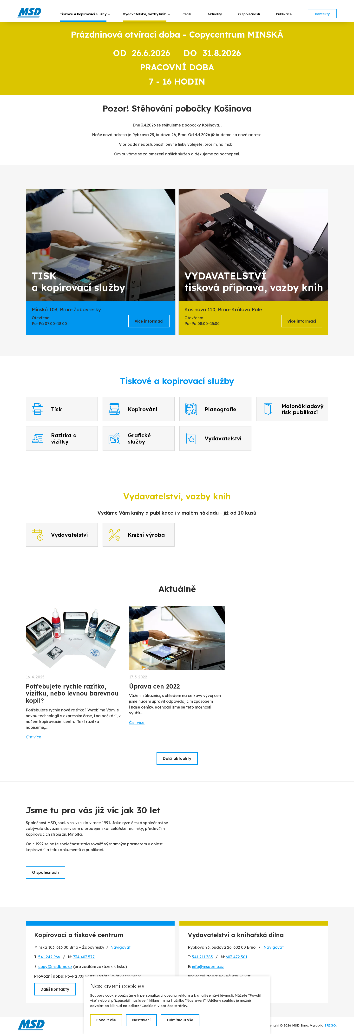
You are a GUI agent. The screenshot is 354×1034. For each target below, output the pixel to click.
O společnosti (45, 872)
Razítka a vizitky (64, 438)
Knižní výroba (146, 534)
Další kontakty (54, 989)
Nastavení (141, 1020)
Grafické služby (139, 438)
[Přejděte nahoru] (343, 1023)
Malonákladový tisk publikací (302, 409)
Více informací (149, 321)
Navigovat (120, 947)
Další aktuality (177, 758)
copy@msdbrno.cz (55, 966)
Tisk (56, 409)
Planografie (220, 409)
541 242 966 (49, 956)
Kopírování (142, 409)
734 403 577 (84, 956)
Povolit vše (106, 1020)
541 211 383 (202, 956)
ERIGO (330, 1025)
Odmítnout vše (180, 1020)
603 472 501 (236, 956)
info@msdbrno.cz (208, 966)
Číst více (33, 737)
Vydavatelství (223, 438)
